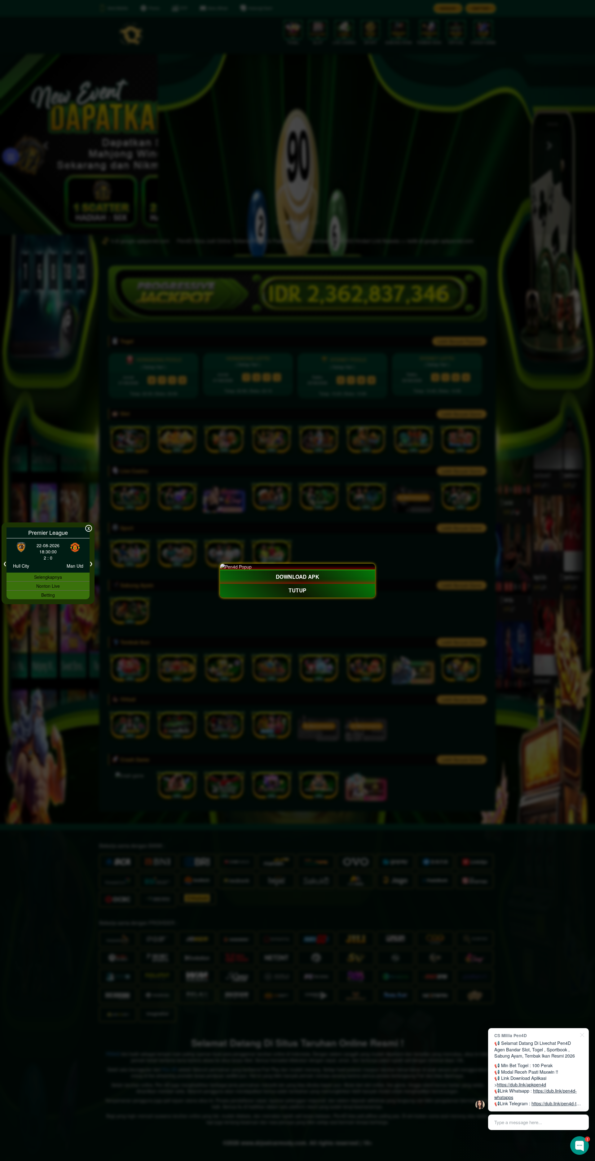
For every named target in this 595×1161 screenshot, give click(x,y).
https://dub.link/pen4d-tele (556, 1103)
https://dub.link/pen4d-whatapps (535, 1093)
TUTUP (297, 590)
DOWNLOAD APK (297, 576)
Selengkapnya (48, 577)
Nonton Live (48, 586)
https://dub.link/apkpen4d (521, 1084)
